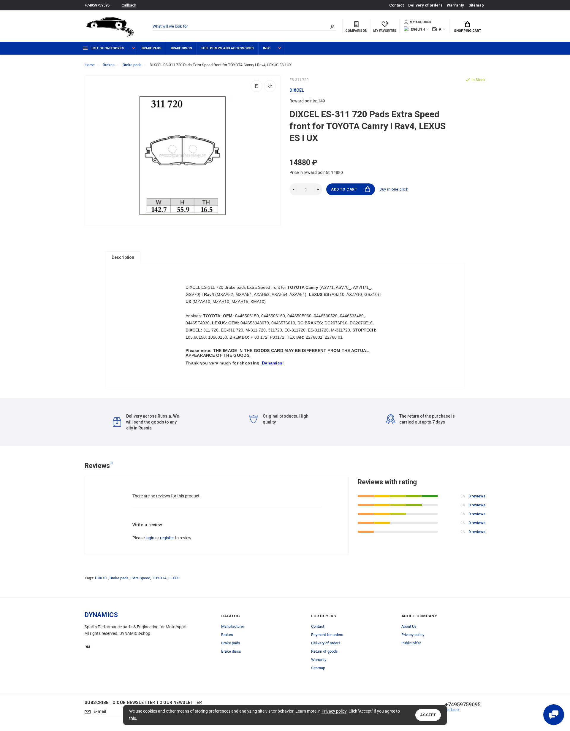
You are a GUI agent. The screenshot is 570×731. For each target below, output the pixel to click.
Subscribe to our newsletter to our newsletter (143, 702)
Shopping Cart (467, 31)
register (167, 537)
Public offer (411, 643)
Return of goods (324, 651)
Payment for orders (327, 634)
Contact (396, 5)
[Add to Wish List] (270, 86)
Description (123, 257)
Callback (129, 5)
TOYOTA (159, 578)
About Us (409, 626)
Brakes (227, 634)
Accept (428, 715)
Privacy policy (334, 711)
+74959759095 (97, 5)
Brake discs (181, 48)
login (149, 537)
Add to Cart (344, 189)
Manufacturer (232, 626)
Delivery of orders (425, 5)
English (418, 29)
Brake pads (152, 48)
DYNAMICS (101, 615)
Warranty (455, 5)
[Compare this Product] (256, 86)
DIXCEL (101, 578)
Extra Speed (140, 578)
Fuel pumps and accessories (227, 48)
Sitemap (476, 5)
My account (421, 22)
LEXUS (174, 578)
